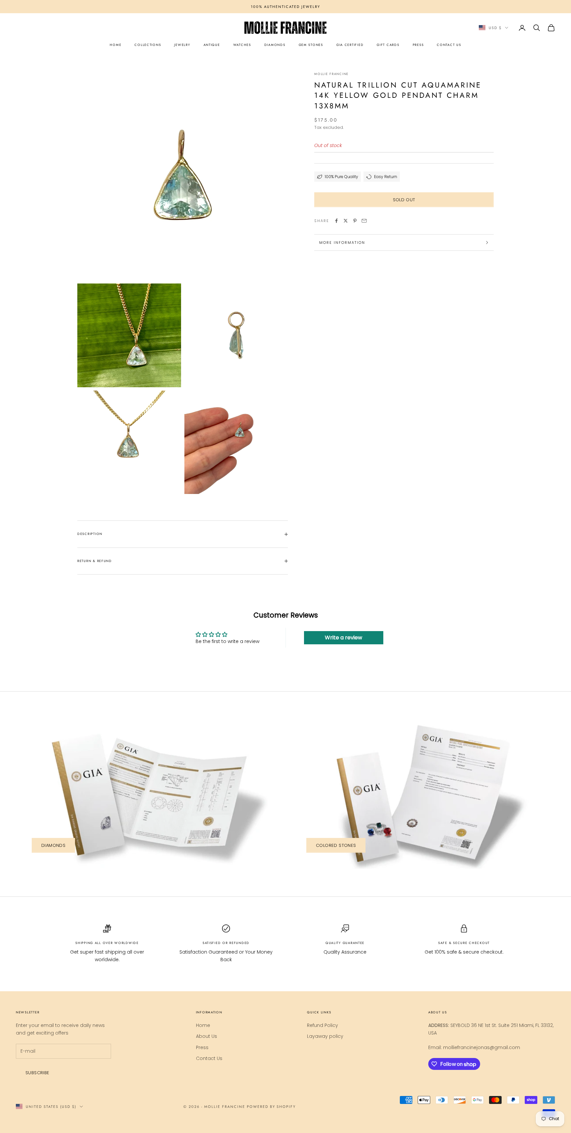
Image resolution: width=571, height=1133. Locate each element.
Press (202, 1047)
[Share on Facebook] (336, 220)
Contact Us (209, 1058)
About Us (206, 1036)
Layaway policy (325, 1036)
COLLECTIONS (147, 45)
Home (203, 1025)
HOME (115, 45)
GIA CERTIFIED (349, 45)
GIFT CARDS (388, 45)
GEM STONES (311, 45)
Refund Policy (322, 1025)
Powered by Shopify (271, 1106)
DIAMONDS (275, 45)
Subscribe (37, 1073)
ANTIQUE (212, 45)
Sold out (404, 200)
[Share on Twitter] (345, 220)
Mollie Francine (331, 74)
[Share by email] (364, 220)
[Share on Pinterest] (355, 220)
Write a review (343, 637)
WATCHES (242, 45)
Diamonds (53, 845)
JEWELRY (182, 45)
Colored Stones (336, 845)
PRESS (418, 45)
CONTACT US (449, 45)
